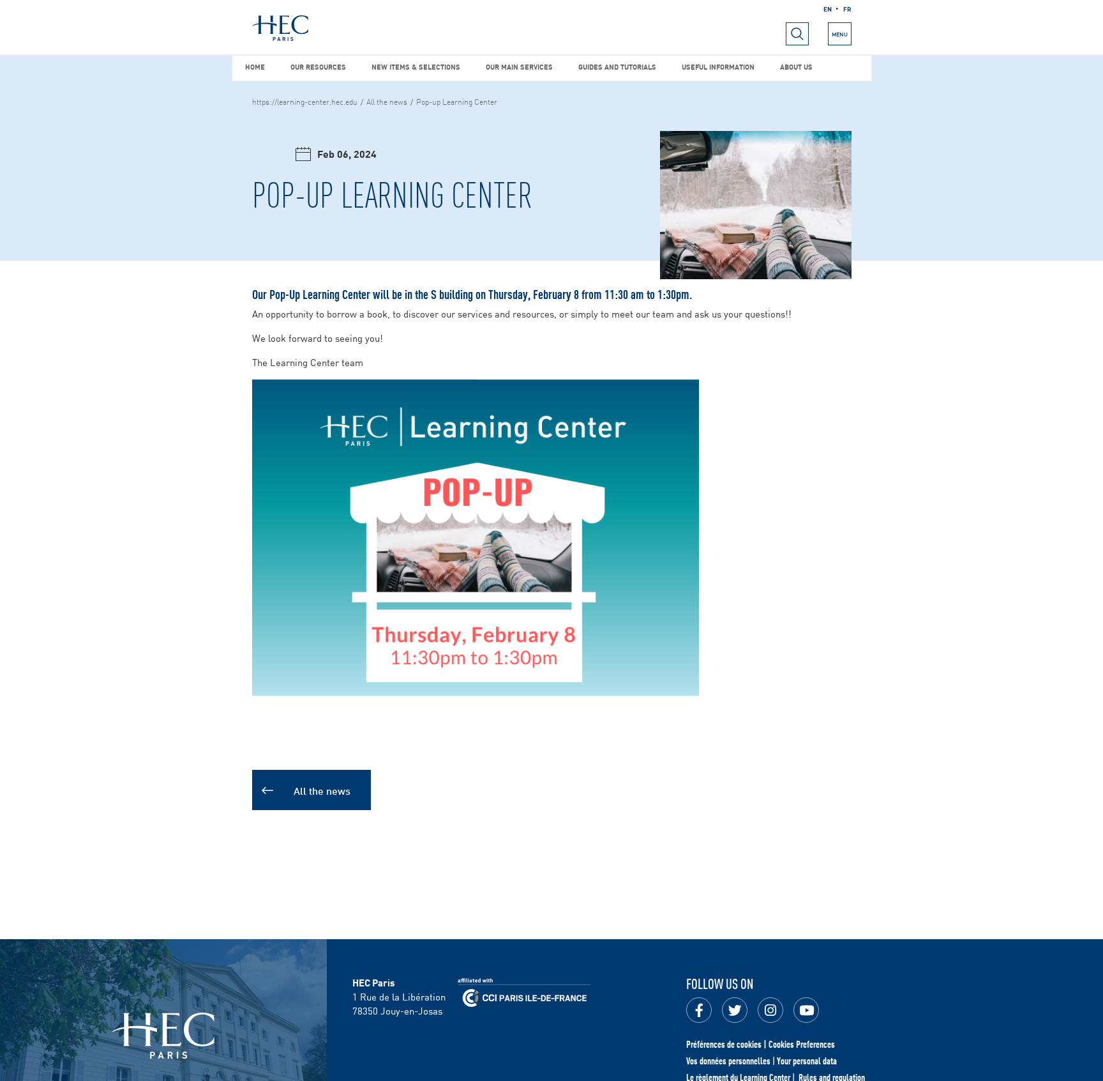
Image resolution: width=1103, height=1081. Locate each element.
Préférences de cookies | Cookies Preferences (760, 1044)
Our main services (519, 66)
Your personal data (807, 1060)
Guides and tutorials (617, 66)
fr (847, 8)
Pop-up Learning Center (456, 101)
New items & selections (415, 66)
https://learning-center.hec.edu (304, 101)
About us (796, 66)
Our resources (318, 66)
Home (255, 66)
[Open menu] (797, 33)
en (827, 8)
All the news (386, 101)
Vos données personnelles (728, 1060)
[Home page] (280, 28)
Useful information (718, 66)
